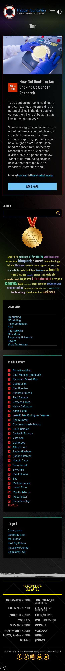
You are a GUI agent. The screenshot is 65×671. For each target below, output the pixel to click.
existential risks (14, 270)
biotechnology (52, 261)
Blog (32, 27)
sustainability (54, 288)
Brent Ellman (20, 474)
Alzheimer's (23, 257)
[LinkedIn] (33, 657)
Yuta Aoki (18, 438)
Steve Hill (18, 469)
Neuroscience (27, 284)
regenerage (54, 284)
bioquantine (11, 261)
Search (58, 213)
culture (53, 266)
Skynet (12, 341)
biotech (38, 261)
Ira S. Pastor (20, 496)
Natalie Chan (20, 460)
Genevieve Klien (22, 370)
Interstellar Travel (11, 279)
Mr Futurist (14, 539)
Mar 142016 (13, 88)
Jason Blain (20, 487)
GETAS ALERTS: (41, 608)
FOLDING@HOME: (11, 631)
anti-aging (36, 257)
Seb (15, 478)
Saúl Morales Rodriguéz (27, 374)
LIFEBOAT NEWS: (42, 601)
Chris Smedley (21, 501)
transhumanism (34, 292)
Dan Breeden (20, 388)
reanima (42, 283)
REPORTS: (39, 626)
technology (18, 293)
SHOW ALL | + (13, 505)
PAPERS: (38, 636)
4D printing (14, 320)
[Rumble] (46, 657)
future (32, 270)
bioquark (25, 261)
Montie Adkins (21, 492)
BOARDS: (38, 621)
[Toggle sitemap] (52, 12)
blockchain (19, 265)
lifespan (57, 279)
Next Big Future (17, 543)
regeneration (15, 288)
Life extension (41, 279)
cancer (36, 265)
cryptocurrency (45, 266)
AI (17, 257)
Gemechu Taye (21, 402)
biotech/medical (37, 176)
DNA (10, 327)
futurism (39, 271)
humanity (30, 275)
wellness (49, 292)
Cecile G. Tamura (23, 433)
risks (32, 288)
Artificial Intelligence (51, 257)
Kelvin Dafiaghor (22, 406)
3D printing (14, 317)
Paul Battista (20, 397)
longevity (11, 283)
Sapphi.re (57, 652)
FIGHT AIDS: (15, 626)
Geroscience (15, 530)
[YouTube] (39, 657)
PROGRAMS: (40, 631)
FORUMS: (24, 641)
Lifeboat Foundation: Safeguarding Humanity (24, 12)
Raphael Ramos (22, 456)
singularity (38, 288)
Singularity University (20, 337)
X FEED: (13, 615)
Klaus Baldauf (21, 429)
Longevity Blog (16, 534)
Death (58, 266)
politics (35, 284)
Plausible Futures (18, 547)
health (54, 270)
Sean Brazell (20, 465)
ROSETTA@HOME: (11, 636)
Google (46, 271)
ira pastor (25, 279)
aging (11, 257)
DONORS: (21, 621)
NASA (20, 284)
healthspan (18, 275)
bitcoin (10, 265)
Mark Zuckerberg (18, 344)
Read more (32, 187)
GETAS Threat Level (33, 588)
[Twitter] (26, 657)
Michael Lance (21, 483)
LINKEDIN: (12, 608)
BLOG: (37, 615)
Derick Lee (19, 442)
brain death (29, 266)
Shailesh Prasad (22, 393)
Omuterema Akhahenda (27, 424)
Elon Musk (14, 334)
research (27, 288)
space (45, 288)
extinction (24, 271)
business (50, 176)
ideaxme (37, 275)
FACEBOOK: (11, 601)
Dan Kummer (20, 420)
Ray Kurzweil (15, 330)
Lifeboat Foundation (25, 652)
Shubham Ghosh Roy (25, 379)
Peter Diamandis (17, 323)
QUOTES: (38, 641)
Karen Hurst (22, 176)
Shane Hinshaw (22, 451)
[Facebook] (19, 657)
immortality (48, 275)
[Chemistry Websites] (32, 233)
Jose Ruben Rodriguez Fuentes (31, 415)
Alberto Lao (19, 447)
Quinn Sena (19, 383)
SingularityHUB (17, 551)
